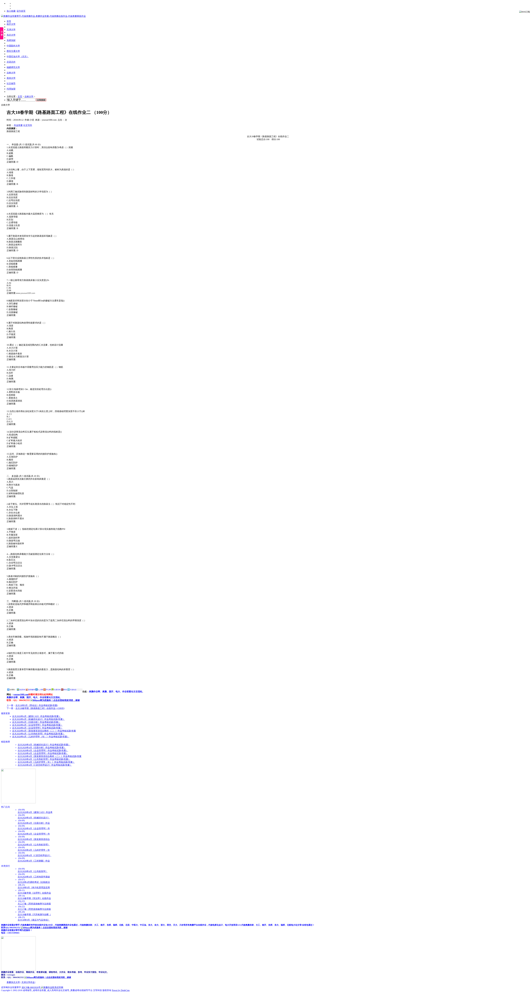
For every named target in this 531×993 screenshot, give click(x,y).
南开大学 (11, 24)
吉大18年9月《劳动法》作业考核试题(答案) (36, 705)
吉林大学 (11, 73)
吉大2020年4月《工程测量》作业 (34, 861)
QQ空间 (22, 690)
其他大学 (11, 78)
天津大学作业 (28, 982)
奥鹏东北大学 (13, 982)
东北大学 (11, 35)
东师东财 (11, 40)
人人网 (40, 690)
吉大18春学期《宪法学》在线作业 (34, 898)
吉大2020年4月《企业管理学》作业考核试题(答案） (37, 725)
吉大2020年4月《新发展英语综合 (34, 839)
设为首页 (21, 11)
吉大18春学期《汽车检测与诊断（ (34, 914)
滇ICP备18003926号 (31, 987)
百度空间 (57, 690)
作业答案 (18, 125)
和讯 (65, 690)
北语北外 (11, 62)
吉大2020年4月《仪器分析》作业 (34, 823)
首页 (9, 21)
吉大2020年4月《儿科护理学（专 (34, 850)
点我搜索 (41, 100)
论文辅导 (11, 83)
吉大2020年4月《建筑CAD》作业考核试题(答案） (36, 716)
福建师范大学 (13, 67)
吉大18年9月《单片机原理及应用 (34, 887)
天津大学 (11, 29)
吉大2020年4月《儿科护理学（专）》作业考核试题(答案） (40, 736)
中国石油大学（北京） (18, 56)
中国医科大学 (13, 46)
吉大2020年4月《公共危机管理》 (34, 844)
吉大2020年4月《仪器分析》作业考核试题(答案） (36, 722)
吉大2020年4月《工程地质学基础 (34, 877)
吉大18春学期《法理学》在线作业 (34, 893)
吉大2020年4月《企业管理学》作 (34, 828)
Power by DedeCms (121, 990)
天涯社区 (73, 690)
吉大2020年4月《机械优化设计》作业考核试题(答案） (38, 719)
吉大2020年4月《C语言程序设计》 (34, 855)
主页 (20, 96)
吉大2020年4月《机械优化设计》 (34, 818)
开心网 (48, 690)
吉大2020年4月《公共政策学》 (33, 871)
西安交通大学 (13, 51)
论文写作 (27, 125)
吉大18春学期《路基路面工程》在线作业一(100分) (39, 708)
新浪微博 (31, 690)
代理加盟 (11, 89)
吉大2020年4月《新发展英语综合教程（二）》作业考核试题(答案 (44, 731)
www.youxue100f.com (25, 293)
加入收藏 (11, 11)
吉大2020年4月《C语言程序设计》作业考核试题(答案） (45, 765)
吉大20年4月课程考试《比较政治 (34, 882)
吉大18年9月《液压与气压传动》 (34, 920)
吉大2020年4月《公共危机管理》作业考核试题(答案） (38, 734)
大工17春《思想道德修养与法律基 (34, 904)
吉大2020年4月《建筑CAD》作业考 (35, 812)
